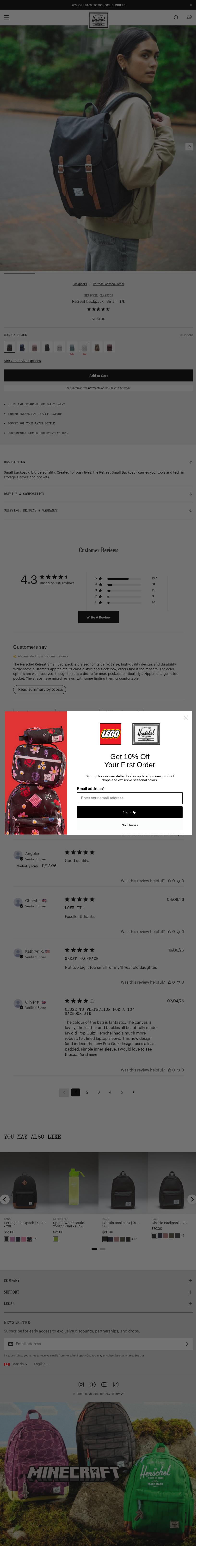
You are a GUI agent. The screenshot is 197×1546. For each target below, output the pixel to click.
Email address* (90, 789)
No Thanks (130, 825)
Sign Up (129, 812)
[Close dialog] (186, 717)
